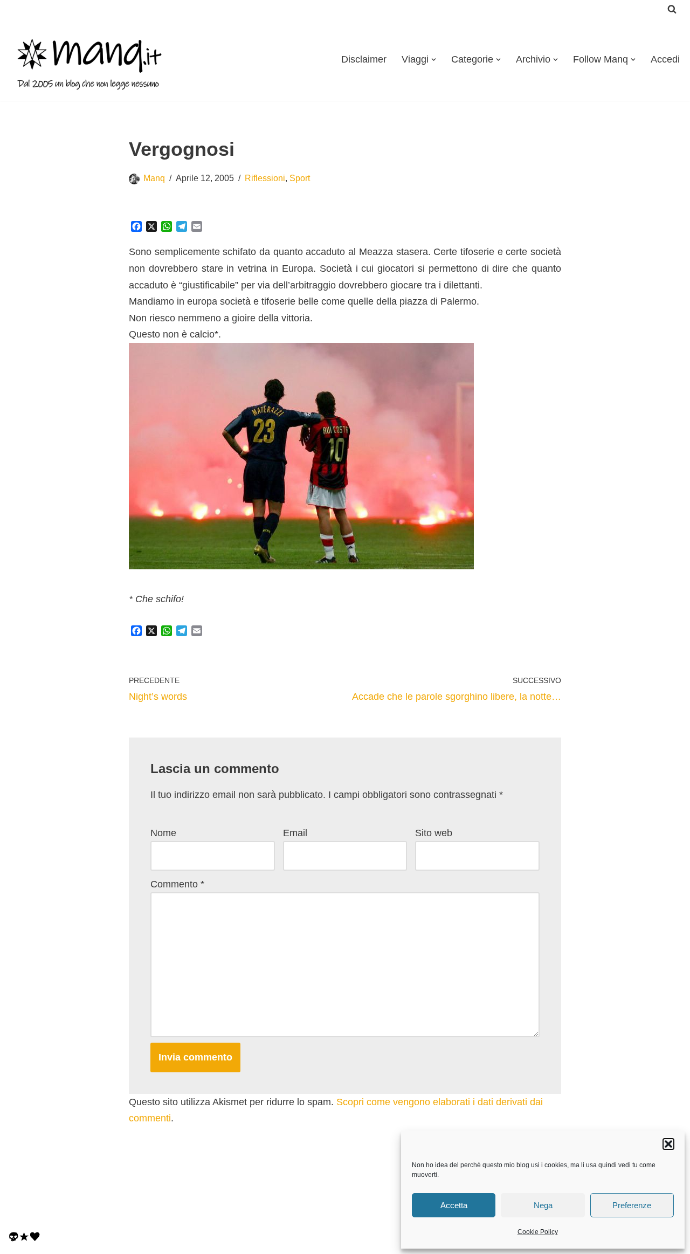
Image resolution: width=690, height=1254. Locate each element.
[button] (668, 1144)
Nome (163, 833)
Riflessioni (265, 178)
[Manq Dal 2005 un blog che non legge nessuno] (89, 59)
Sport (299, 178)
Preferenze (631, 1205)
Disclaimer (364, 59)
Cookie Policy (538, 1232)
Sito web (433, 833)
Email (295, 833)
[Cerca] (672, 8)
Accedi (665, 59)
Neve (19, 1206)
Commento (177, 884)
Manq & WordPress (104, 1222)
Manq (154, 178)
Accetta (453, 1205)
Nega (543, 1205)
